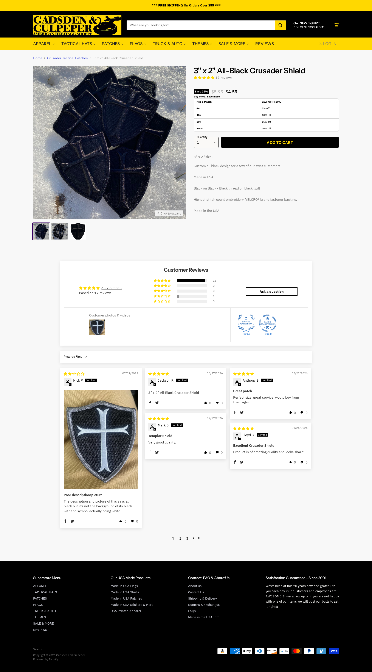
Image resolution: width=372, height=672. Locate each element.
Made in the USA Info (203, 617)
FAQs (192, 611)
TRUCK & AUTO (168, 43)
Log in (329, 43)
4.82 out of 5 (111, 288)
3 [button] (187, 538)
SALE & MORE (232, 43)
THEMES (200, 43)
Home (37, 58)
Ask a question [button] (272, 291)
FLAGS (137, 43)
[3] (41, 231)
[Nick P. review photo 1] (101, 439)
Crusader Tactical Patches (67, 58)
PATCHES (111, 43)
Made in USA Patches (126, 598)
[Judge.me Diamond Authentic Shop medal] (246, 323)
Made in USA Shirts (125, 592)
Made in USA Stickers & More (132, 605)
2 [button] (180, 538)
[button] (204, 77)
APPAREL (42, 43)
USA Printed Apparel (126, 611)
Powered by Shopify (45, 659)
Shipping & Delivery (202, 598)
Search (37, 649)
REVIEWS (264, 43)
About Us (195, 586)
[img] (74, 374)
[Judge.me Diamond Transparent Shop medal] (267, 323)
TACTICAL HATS (77, 43)
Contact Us (196, 592)
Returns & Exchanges (204, 605)
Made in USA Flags (124, 586)
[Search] (280, 25)
